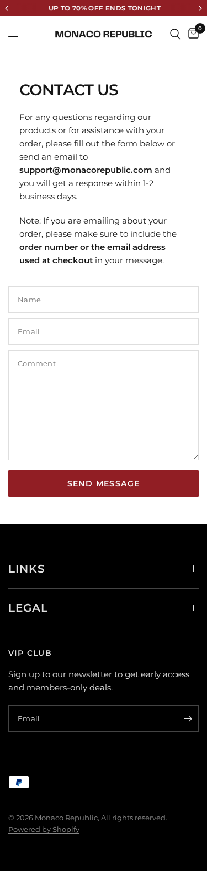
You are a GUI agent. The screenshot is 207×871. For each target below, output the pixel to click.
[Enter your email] (188, 718)
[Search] (175, 34)
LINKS (26, 568)
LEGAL (28, 607)
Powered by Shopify (43, 829)
